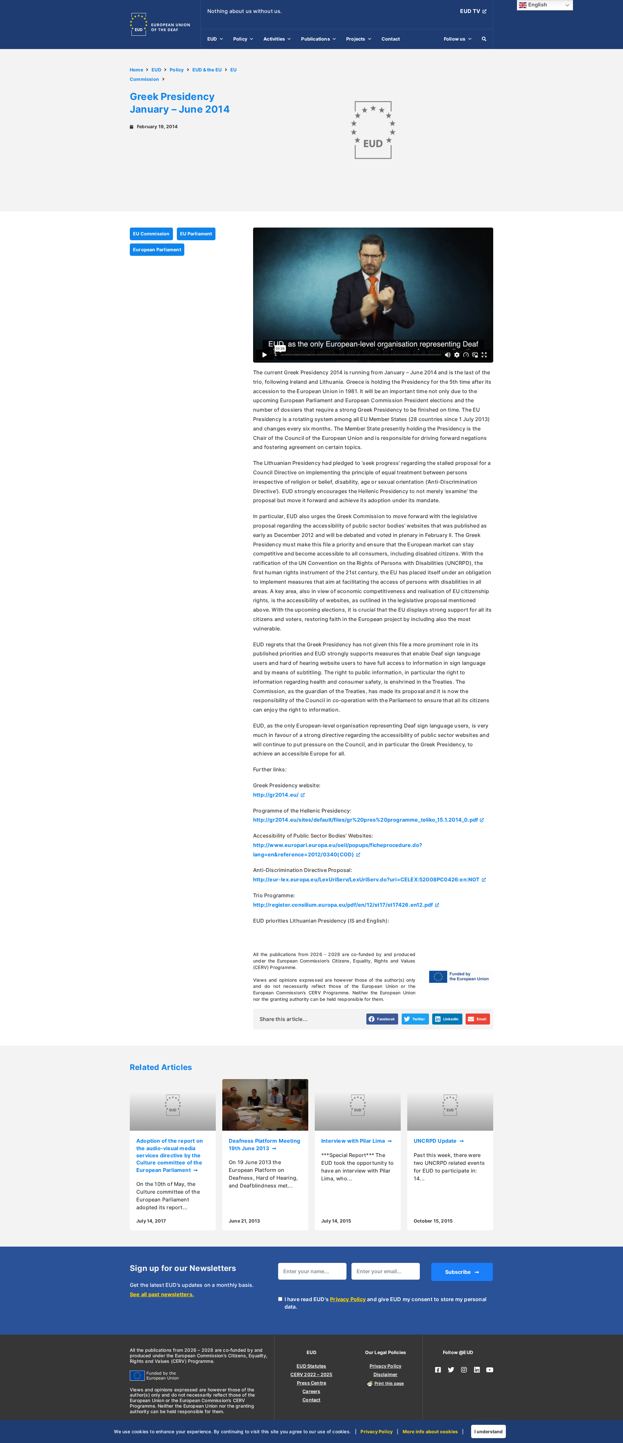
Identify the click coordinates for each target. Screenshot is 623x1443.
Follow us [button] (455, 39)
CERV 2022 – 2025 (311, 1374)
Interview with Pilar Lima (353, 1141)
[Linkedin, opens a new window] (476, 1369)
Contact (391, 39)
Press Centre (311, 1383)
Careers (311, 1391)
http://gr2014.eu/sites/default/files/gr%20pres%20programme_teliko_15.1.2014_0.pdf (365, 819)
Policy (240, 39)
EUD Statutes (311, 1366)
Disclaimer (385, 1374)
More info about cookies (430, 1431)
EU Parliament (196, 233)
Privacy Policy (348, 1299)
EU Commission (151, 233)
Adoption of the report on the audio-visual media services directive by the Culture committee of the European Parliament (169, 1155)
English (537, 4)
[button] (382, 1019)
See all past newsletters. (162, 1294)
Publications (315, 39)
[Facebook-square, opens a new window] (438, 1369)
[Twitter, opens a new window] (451, 1369)
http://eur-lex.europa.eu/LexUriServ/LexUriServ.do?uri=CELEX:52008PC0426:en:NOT (366, 879)
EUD (212, 39)
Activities (274, 39)
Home (136, 69)
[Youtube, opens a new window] (489, 1369)
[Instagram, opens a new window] (464, 1369)
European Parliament (157, 249)
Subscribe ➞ (462, 1272)
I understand (488, 1431)
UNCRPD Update (436, 1141)
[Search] (484, 38)
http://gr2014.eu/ (276, 794)
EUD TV (470, 11)
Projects (355, 39)
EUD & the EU (207, 69)
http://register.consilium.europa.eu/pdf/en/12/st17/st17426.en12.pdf (343, 905)
